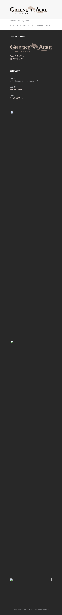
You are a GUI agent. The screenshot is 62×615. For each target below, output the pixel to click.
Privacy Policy (16, 59)
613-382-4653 (16, 89)
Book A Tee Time (17, 56)
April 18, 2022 (22, 20)
